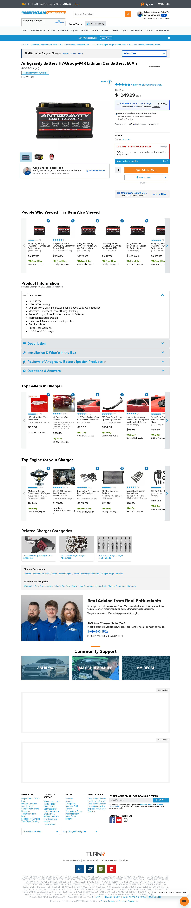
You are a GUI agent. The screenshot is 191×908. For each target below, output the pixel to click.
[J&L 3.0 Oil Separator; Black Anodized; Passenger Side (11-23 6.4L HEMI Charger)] (64, 477)
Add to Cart (149, 170)
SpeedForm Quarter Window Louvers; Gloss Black (161, 421)
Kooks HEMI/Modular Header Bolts (137, 494)
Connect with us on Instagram (125, 820)
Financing (25, 811)
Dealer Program (72, 814)
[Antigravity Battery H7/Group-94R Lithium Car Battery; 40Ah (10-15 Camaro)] (88, 229)
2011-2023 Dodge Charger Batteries (144, 45)
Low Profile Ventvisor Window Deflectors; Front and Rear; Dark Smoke (138, 421)
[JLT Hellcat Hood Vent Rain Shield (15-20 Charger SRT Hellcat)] (39, 403)
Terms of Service (126, 901)
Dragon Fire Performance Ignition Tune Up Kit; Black (88, 494)
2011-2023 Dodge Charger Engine (74, 45)
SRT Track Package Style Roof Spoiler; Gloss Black (88, 419)
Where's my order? (51, 801)
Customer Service (51, 811)
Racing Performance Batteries (122, 586)
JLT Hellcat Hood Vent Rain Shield (39, 419)
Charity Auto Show (73, 811)
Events (24, 801)
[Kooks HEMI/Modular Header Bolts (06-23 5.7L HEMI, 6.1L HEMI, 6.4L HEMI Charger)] (138, 477)
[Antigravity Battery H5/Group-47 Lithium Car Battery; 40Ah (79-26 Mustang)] (39, 229)
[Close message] (169, 38)
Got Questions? (50, 809)
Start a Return (49, 804)
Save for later (145, 177)
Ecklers (124, 860)
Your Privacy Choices (134, 897)
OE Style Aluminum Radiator (112, 494)
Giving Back (70, 804)
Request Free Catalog (30, 819)
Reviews (68, 819)
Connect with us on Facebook (112, 820)
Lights (125, 30)
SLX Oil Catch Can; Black (162, 493)
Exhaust (85, 30)
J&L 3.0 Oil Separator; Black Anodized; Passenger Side (63, 494)
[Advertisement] (95, 712)
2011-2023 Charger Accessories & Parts (39, 45)
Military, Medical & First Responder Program (51, 819)
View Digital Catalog (30, 821)
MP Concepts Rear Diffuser (63, 422)
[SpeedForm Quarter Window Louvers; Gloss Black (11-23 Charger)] (162, 403)
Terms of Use (49, 824)
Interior (115, 30)
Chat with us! (49, 814)
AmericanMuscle (72, 860)
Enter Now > (106, 38)
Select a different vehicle (127, 161)
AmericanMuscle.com (43, 13)
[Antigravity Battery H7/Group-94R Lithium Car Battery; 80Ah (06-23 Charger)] (138, 229)
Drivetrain (63, 30)
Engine (74, 30)
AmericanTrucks (91, 860)
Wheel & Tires (162, 30)
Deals (25, 30)
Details (75, 4)
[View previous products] (23, 245)
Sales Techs (70, 816)
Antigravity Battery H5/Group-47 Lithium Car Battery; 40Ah (39, 247)
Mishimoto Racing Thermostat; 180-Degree (39, 494)
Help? (165, 161)
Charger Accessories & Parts (36, 574)
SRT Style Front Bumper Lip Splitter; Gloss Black (112, 419)
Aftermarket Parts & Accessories (38, 586)
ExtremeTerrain (110, 860)
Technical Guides (28, 814)
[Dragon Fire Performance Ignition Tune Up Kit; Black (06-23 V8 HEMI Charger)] (88, 477)
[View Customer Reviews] (122, 85)
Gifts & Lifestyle (38, 30)
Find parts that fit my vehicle (35, 73)
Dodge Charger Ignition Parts (86, 574)
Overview (69, 799)
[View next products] (167, 245)
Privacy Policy (146, 805)
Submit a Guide (72, 806)
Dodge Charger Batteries (112, 574)
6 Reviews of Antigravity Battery (146, 84)
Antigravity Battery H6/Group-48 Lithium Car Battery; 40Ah (64, 247)
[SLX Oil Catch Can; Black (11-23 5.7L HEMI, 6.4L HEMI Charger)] (162, 477)
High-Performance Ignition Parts (93, 586)
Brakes (51, 30)
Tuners (148, 30)
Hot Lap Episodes (29, 804)
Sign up (160, 800)
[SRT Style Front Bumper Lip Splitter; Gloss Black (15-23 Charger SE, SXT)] (113, 403)
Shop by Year (27, 806)
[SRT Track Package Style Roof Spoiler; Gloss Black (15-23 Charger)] (88, 403)
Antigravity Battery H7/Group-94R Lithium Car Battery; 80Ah (136, 247)
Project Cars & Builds (30, 799)
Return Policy (49, 806)
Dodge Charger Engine (61, 574)
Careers (68, 809)
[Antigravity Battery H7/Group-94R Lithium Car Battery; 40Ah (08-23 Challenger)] (113, 229)
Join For (159, 194)
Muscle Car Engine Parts (66, 586)
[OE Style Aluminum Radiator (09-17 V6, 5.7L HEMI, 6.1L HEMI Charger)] (113, 477)
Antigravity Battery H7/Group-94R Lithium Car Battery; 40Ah (87, 247)
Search (128, 14)
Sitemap (96, 897)
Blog (23, 816)
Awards (68, 801)
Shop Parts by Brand (30, 809)
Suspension (136, 30)
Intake (105, 30)
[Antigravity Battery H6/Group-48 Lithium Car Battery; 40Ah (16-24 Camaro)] (162, 229)
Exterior (95, 30)
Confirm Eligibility (125, 119)
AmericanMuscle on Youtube (119, 820)
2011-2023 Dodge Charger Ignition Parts (109, 45)
